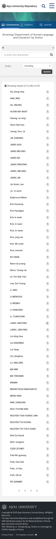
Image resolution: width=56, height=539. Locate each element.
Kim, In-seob (16, 230)
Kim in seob (16, 217)
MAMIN (13, 382)
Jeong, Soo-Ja (17, 131)
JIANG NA (15, 158)
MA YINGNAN (17, 376)
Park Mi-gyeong (18, 455)
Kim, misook (16, 250)
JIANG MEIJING (18, 151)
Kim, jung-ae (16, 237)
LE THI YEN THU (18, 277)
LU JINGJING (16, 362)
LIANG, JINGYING (18, 329)
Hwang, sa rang (18, 118)
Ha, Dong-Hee (17, 92)
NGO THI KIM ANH (19, 409)
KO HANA (14, 257)
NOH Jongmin (17, 442)
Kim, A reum (16, 224)
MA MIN (14, 369)
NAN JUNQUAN (17, 402)
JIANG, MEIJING (18, 171)
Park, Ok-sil (15, 475)
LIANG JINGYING (18, 323)
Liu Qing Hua (16, 336)
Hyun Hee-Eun (17, 125)
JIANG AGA (15, 144)
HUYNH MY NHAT (19, 111)
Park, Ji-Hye (16, 468)
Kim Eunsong (16, 204)
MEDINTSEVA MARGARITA (23, 389)
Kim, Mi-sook (16, 244)
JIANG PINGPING (18, 164)
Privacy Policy (7, 535)
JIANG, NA (15, 177)
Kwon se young (17, 263)
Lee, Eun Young (17, 283)
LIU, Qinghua (16, 356)
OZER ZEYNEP (17, 448)
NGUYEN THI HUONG (20, 422)
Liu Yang (14, 349)
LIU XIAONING (17, 343)
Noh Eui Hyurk (17, 435)
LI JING (13, 290)
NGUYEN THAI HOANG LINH (24, 415)
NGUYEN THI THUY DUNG (23, 429)
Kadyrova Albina (18, 197)
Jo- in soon (15, 191)
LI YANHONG (16, 310)
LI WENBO (15, 303)
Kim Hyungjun (17, 210)
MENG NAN (15, 396)
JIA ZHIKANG (16, 138)
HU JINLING (16, 105)
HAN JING (15, 98)
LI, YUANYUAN (17, 316)
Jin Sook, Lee (17, 184)
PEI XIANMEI (16, 481)
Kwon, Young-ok (18, 270)
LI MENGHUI (16, 296)
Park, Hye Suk (17, 462)
